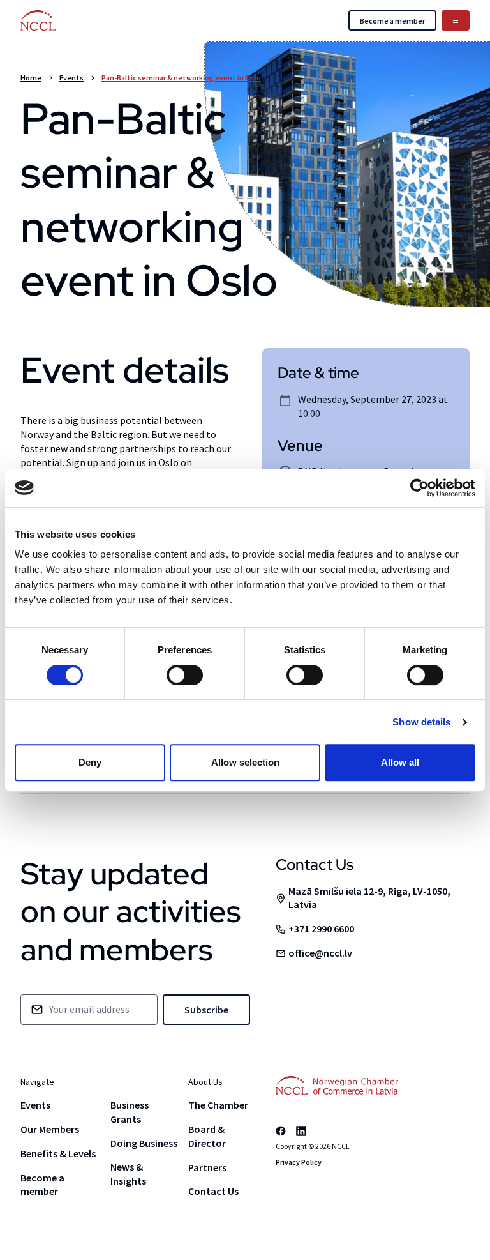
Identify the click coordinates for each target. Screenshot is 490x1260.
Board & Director (207, 1136)
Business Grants (129, 1111)
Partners (207, 1167)
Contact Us (213, 1191)
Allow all (400, 762)
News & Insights (128, 1173)
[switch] (185, 675)
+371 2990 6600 (321, 928)
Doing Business (143, 1143)
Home (30, 77)
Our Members (49, 1129)
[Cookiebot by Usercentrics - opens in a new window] (419, 487)
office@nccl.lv (320, 952)
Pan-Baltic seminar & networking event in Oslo (181, 77)
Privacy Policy (299, 1162)
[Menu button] (456, 20)
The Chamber (218, 1104)
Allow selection (245, 762)
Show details (421, 722)
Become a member (42, 1184)
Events (71, 77)
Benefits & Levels (58, 1153)
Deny (89, 762)
